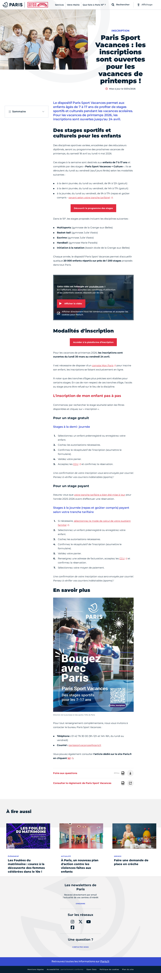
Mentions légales (36, 969)
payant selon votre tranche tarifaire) (89, 197)
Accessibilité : (65, 969)
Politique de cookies (109, 969)
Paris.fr (104, 961)
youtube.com (96, 286)
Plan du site (128, 969)
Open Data (91, 969)
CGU (75, 464)
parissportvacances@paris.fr (85, 745)
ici (69, 758)
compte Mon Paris (102, 365)
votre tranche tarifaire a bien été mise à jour (99, 494)
